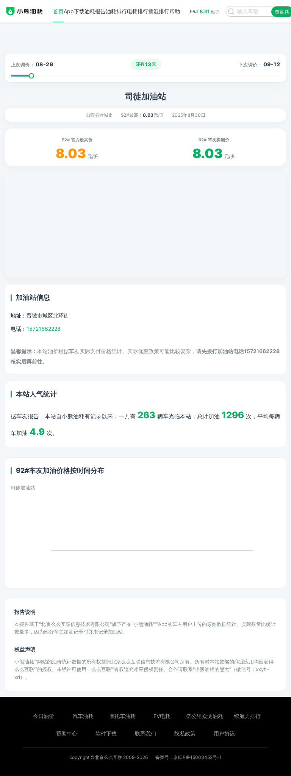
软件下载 (106, 733)
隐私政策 (185, 733)
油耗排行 (116, 11)
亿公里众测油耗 (204, 716)
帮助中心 (66, 733)
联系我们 (145, 733)
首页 (58, 11)
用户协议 (224, 733)
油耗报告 (95, 11)
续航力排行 (247, 716)
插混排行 (158, 11)
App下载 (74, 11)
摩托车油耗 (122, 716)
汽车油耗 (83, 716)
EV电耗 (162, 716)
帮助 (174, 11)
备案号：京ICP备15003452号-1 (188, 757)
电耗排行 (137, 11)
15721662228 (44, 328)
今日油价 (43, 716)
